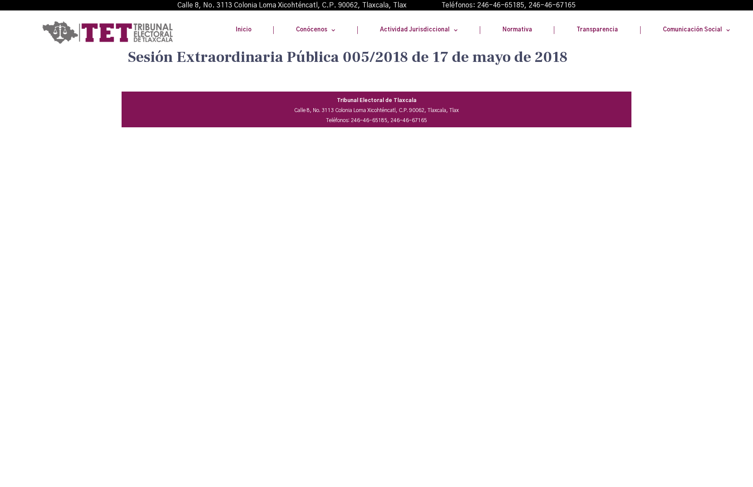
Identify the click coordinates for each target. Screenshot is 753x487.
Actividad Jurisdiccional (415, 30)
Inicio (243, 30)
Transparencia (597, 30)
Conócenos (311, 30)
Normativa (517, 30)
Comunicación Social (692, 30)
